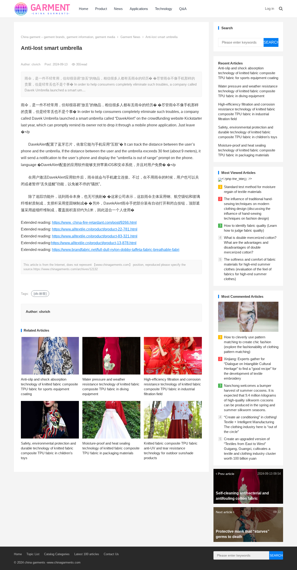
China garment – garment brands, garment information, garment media (68, 37)
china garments (35, 562)
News (118, 9)
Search (271, 42)
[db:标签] (40, 293)
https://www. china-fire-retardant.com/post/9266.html (94, 222)
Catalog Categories (57, 554)
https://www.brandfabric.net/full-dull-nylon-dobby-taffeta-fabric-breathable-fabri (115, 250)
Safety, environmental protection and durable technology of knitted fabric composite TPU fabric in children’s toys (247, 132)
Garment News (130, 37)
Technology (163, 9)
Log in (269, 8)
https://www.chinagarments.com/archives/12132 (65, 269)
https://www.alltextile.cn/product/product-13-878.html (93, 243)
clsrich (36, 64)
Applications (139, 9)
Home (83, 9)
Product (101, 9)
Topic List (32, 554)
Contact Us (111, 554)
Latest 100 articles (86, 554)
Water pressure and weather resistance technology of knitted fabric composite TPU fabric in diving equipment (248, 91)
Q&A (183, 9)
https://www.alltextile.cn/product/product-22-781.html (94, 229)
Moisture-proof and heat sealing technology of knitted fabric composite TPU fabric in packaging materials (110, 448)
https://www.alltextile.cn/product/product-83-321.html (94, 236)
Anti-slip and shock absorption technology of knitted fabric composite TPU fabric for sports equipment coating (248, 73)
